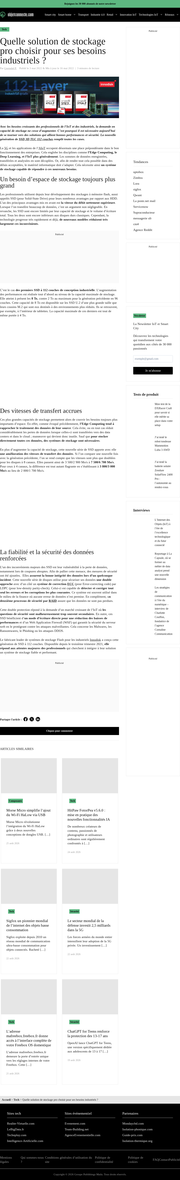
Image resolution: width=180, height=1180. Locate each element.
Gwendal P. (10, 68)
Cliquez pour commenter (59, 731)
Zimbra (138, 178)
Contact (164, 1159)
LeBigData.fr (15, 1129)
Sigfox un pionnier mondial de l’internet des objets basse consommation (27, 925)
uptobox (138, 172)
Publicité (174, 1159)
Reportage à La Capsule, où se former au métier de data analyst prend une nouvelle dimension (163, 566)
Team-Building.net (77, 1129)
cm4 (136, 224)
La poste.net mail (144, 201)
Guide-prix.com (132, 1135)
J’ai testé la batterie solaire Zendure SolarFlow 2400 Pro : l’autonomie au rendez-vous (164, 474)
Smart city (50, 14)
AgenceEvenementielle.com (82, 1135)
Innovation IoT (128, 14)
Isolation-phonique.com (137, 1129)
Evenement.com (75, 1123)
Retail (110, 14)
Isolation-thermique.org (137, 1141)
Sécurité (74, 911)
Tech (4, 29)
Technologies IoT (148, 14)
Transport (83, 14)
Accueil (6, 1099)
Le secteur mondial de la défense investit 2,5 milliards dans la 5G (89, 925)
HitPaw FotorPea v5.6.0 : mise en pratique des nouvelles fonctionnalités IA (89, 815)
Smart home (64, 14)
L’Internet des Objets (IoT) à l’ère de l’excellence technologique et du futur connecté (162, 532)
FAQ (156, 1159)
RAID (53, 601)
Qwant (137, 195)
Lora (136, 183)
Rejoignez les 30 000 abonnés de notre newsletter (90, 3)
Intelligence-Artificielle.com (25, 1141)
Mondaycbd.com (133, 1123)
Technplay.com (16, 1135)
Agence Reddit (142, 230)
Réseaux (169, 14)
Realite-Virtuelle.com (20, 1123)
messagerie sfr (142, 218)
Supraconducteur (144, 212)
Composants (15, 801)
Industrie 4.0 (98, 14)
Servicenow (140, 206)
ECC (70, 584)
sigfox (137, 189)
